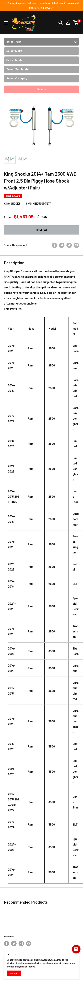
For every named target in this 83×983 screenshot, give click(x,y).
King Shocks (12, 203)
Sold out (41, 230)
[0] (76, 22)
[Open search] (60, 23)
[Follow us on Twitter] (14, 943)
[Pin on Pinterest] (61, 245)
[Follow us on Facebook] (6, 943)
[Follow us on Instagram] (21, 943)
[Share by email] (76, 245)
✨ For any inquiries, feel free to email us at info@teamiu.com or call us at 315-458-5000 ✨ (41, 5)
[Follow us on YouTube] (28, 943)
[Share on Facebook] (54, 245)
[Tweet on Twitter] (69, 245)
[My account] (68, 23)
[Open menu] (6, 22)
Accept (14, 973)
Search (41, 89)
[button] (76, 949)
